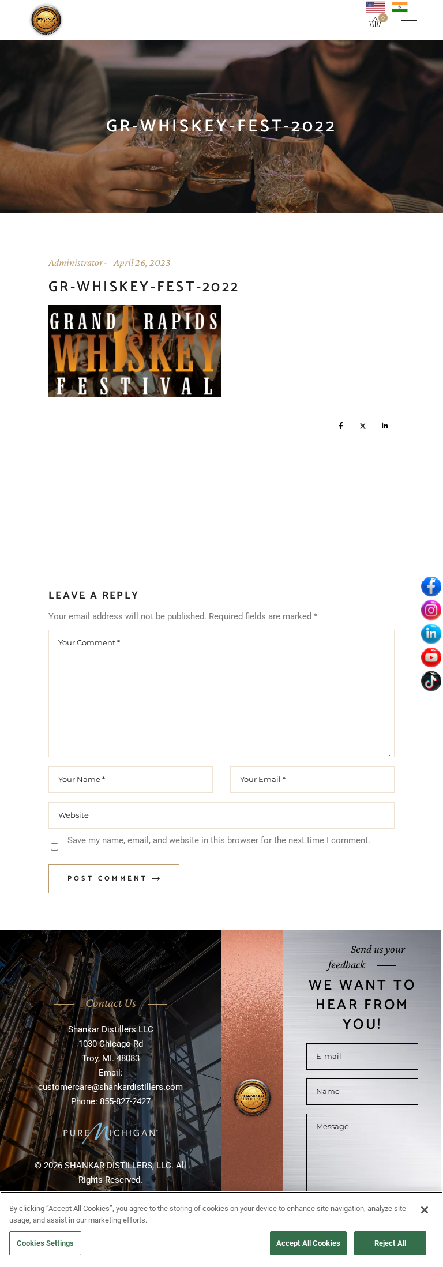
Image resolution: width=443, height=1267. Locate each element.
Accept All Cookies (308, 1243)
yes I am (217, 665)
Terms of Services (222, 748)
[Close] (424, 1210)
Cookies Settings (45, 1243)
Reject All (390, 1243)
